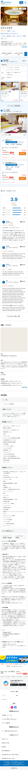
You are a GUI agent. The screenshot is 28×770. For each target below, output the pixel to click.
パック (3, 695)
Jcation (2, 676)
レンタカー (4, 699)
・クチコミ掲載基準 (5, 723)
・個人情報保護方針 (5, 750)
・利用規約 (3, 746)
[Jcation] (6, 2)
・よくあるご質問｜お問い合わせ (8, 719)
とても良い (12, 31)
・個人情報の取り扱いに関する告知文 (10, 754)
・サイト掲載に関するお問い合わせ (9, 731)
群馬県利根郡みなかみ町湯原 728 (10, 33)
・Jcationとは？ (4, 739)
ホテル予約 (8, 676)
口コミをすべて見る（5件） (14, 316)
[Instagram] (12, 707)
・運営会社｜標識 (5, 743)
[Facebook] (15, 707)
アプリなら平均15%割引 (11, 142)
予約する (22, 153)
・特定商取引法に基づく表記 (7, 758)
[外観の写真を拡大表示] (14, 16)
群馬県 (13, 676)
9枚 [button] (17, 88)
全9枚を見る (23, 131)
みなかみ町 (19, 676)
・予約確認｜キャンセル (6, 715)
